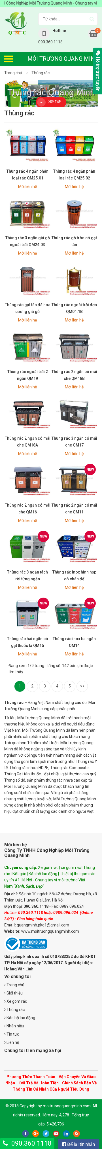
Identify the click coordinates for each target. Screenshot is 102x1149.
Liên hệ (12, 1042)
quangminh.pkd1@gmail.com (43, 925)
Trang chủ (13, 73)
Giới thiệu (14, 993)
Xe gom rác (16, 1001)
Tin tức (12, 1034)
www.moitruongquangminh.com (50, 931)
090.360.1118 (31, 1143)
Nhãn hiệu (15, 1026)
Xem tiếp (54, 101)
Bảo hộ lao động (20, 1017)
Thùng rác (40, 73)
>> (82, 686)
